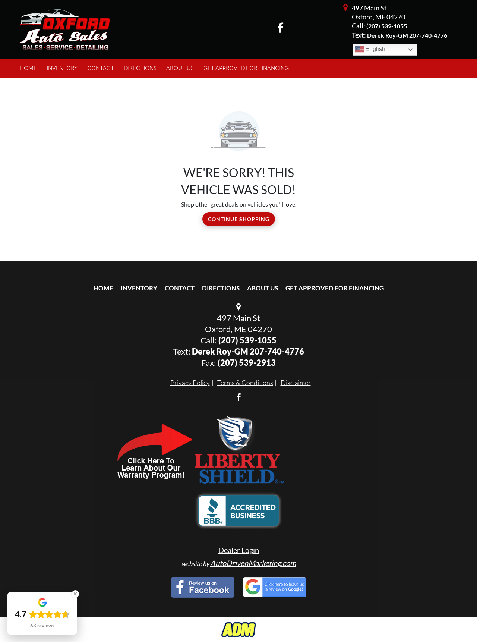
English (374, 49)
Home (103, 288)
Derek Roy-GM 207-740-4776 (248, 351)
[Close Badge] (75, 594)
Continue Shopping (238, 219)
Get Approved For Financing (334, 288)
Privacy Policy (190, 382)
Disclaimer (296, 382)
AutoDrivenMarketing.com (253, 562)
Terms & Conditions (245, 382)
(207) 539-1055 (386, 25)
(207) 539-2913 (247, 363)
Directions (221, 288)
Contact (180, 288)
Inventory (139, 288)
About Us (262, 288)
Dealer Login (238, 549)
